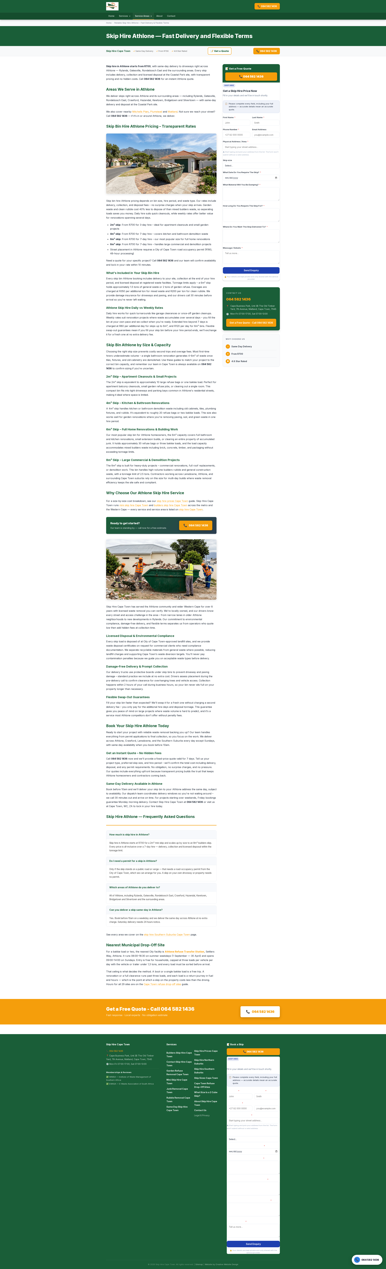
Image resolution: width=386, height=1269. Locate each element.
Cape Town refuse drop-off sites (162, 984)
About (159, 16)
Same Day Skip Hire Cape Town (177, 1108)
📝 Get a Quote (219, 50)
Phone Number (231, 129)
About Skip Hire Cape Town (205, 1103)
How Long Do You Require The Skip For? (243, 206)
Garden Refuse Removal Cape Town (177, 1072)
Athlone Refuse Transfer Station (184, 951)
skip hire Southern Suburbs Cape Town (167, 934)
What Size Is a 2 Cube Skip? (205, 1094)
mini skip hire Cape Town (133, 505)
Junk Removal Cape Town (177, 1091)
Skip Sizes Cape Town (206, 1078)
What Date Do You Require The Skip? (242, 172)
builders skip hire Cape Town (170, 505)
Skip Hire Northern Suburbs (204, 1062)
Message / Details (233, 248)
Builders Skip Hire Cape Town (179, 1054)
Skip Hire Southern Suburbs (204, 1071)
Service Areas (143, 16)
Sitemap (199, 1264)
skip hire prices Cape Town (172, 501)
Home (111, 16)
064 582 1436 (195, 525)
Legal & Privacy (202, 1115)
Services (124, 16)
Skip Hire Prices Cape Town (206, 1053)
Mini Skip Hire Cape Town (176, 1081)
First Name (229, 117)
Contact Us (200, 1110)
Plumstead (156, 111)
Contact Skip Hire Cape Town (179, 1064)
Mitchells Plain (140, 111)
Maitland (172, 111)
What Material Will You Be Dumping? (241, 184)
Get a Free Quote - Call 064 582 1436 (251, 322)
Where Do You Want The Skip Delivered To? (245, 227)
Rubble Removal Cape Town (178, 1099)
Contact (171, 16)
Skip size (227, 160)
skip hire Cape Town (191, 509)
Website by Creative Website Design (221, 1264)
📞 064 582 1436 (267, 6)
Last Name (258, 117)
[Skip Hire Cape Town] (112, 6)
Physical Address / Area (235, 141)
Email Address (259, 129)
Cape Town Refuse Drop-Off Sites (204, 1085)
